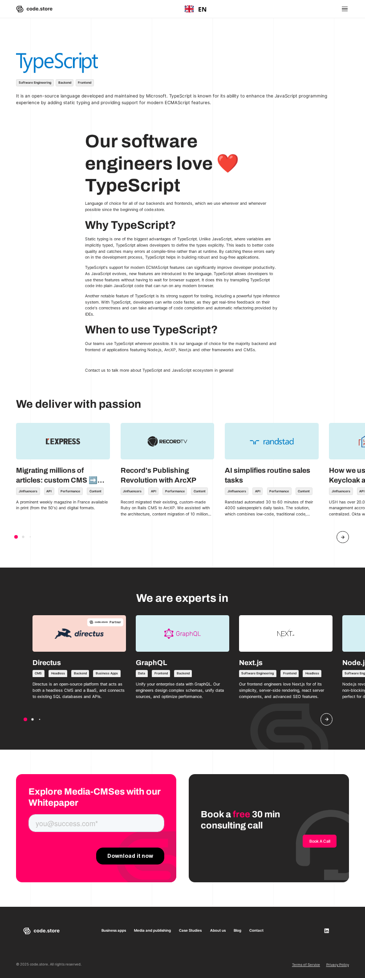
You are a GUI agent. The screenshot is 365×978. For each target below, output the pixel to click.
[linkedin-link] (327, 931)
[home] (34, 9)
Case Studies (190, 930)
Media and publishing (152, 930)
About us (218, 930)
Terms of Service (306, 964)
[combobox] (195, 9)
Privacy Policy (337, 964)
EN (202, 9)
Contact (256, 930)
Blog (237, 930)
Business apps (113, 930)
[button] (344, 9)
